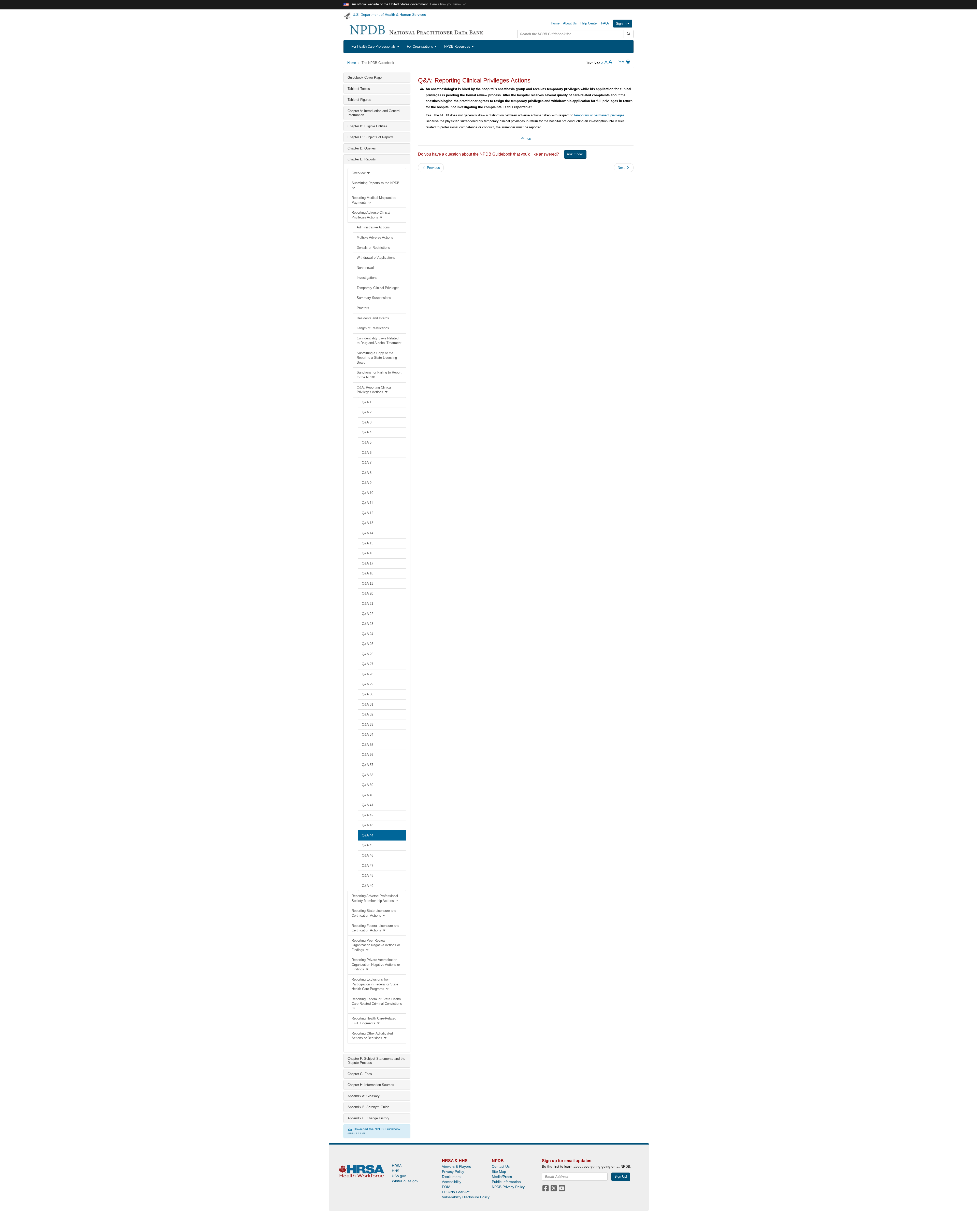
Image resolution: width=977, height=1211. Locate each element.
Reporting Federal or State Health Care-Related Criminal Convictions (377, 1001)
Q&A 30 (367, 694)
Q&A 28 (367, 674)
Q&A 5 (366, 442)
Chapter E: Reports (362, 159)
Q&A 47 (367, 866)
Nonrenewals (366, 268)
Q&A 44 (367, 835)
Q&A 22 (367, 614)
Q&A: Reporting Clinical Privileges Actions (374, 390)
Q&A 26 (367, 654)
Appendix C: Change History (368, 1118)
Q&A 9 (366, 483)
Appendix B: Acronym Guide (368, 1107)
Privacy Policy (453, 1171)
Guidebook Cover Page (365, 77)
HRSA (396, 1166)
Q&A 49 (367, 886)
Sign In (621, 23)
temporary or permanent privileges (599, 115)
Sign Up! (620, 1176)
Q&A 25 (367, 644)
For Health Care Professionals (374, 46)
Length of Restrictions (373, 328)
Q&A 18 (367, 573)
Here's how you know (446, 4)
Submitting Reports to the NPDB (375, 183)
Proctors (363, 308)
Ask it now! (575, 154)
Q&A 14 (367, 533)
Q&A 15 (367, 543)
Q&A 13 (367, 523)
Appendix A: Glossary (364, 1096)
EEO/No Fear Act (455, 1192)
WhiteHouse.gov (405, 1181)
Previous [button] (433, 168)
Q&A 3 (366, 422)
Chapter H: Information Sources (371, 1085)
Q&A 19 (367, 583)
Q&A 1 (366, 402)
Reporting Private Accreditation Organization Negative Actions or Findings (376, 964)
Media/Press (502, 1177)
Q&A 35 (367, 745)
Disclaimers (451, 1177)
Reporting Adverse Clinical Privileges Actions (371, 215)
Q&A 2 (366, 412)
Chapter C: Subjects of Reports (371, 137)
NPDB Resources (457, 46)
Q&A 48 (367, 875)
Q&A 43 (367, 825)
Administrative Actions (373, 227)
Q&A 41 (367, 805)
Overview (359, 173)
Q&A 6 (366, 453)
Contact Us (501, 1166)
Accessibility (451, 1182)
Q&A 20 (367, 593)
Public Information (506, 1182)
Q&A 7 (366, 462)
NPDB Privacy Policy (508, 1187)
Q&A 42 (367, 815)
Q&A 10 (367, 493)
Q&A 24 (367, 634)
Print (621, 62)
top (528, 138)
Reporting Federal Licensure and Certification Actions (375, 928)
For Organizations (420, 46)
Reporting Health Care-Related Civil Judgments (374, 1020)
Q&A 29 (367, 684)
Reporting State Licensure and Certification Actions (374, 913)
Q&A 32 (367, 714)
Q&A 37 (367, 765)
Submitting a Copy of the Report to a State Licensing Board (377, 357)
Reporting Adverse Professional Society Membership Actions (375, 898)
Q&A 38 (367, 775)
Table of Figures (359, 100)
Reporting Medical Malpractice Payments (374, 200)
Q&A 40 (367, 795)
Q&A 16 (367, 553)
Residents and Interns (373, 318)
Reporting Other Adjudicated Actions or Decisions (372, 1035)
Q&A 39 (367, 785)
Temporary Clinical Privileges (378, 288)
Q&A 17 (367, 563)
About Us (570, 23)
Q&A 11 (367, 503)
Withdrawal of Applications (376, 257)
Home (555, 23)
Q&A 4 (366, 432)
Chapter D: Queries (362, 148)
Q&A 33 (367, 724)
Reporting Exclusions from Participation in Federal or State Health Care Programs (375, 984)
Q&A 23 (367, 624)
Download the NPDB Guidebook (376, 1129)
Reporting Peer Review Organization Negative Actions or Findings (376, 945)
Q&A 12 (367, 513)
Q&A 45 (367, 845)
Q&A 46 (367, 855)
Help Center (589, 23)
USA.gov (399, 1176)
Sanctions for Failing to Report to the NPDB (379, 374)
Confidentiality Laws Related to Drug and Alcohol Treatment (379, 340)
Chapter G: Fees (360, 1074)
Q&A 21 (367, 603)
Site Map (499, 1171)
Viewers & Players (456, 1166)
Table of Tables (359, 89)
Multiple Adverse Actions (375, 237)
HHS (395, 1171)
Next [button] (622, 168)
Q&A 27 (367, 664)
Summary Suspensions (374, 298)
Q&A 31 (367, 704)
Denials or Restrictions (373, 248)
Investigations (367, 278)
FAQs (605, 23)
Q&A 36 (367, 754)
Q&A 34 (367, 734)
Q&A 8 (366, 473)
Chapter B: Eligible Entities (367, 126)
